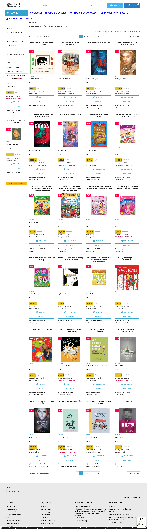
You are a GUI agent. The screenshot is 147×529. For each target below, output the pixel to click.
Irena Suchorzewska (92, 294)
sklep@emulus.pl (82, 521)
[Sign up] (36, 491)
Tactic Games (11, 86)
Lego (8, 63)
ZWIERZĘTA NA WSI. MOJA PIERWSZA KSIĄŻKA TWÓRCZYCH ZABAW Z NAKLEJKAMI (70, 188)
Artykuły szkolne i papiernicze (16, 54)
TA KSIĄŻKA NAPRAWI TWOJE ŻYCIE (70, 401)
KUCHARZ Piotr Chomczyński (99, 43)
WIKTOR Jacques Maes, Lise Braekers (16, 121)
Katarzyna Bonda (34, 150)
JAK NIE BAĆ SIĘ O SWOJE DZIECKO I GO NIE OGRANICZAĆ (99, 331)
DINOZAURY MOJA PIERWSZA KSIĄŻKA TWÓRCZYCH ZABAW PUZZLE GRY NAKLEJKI (42, 188)
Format (9, 148)
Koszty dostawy (11, 509)
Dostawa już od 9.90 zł (15, 110)
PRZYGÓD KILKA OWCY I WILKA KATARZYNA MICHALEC (70, 331)
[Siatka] (31, 31)
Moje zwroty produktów (48, 512)
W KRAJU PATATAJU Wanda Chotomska (128, 259)
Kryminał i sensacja (13, 50)
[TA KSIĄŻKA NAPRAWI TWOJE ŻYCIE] (70, 420)
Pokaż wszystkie (134, 36)
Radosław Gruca (120, 437)
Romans (118, 108)
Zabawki (9, 24)
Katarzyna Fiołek (120, 79)
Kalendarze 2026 (12, 45)
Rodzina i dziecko (92, 395)
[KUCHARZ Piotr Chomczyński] (99, 62)
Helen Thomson (63, 437)
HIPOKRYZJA (128, 401)
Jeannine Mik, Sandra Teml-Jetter (97, 366)
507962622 (80, 518)
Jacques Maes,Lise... (13, 144)
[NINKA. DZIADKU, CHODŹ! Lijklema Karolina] (99, 420)
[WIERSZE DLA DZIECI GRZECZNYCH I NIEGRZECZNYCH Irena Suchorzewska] (99, 277)
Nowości (9, 28)
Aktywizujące (120, 179)
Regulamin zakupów (13, 523)
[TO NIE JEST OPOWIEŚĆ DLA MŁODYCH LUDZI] (127, 349)
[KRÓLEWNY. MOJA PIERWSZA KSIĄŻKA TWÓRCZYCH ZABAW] (127, 205)
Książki (9, 58)
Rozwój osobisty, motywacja (68, 466)
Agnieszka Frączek (64, 294)
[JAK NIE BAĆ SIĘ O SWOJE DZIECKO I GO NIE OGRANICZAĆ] (99, 349)
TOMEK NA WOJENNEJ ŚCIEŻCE (70, 114)
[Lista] (34, 31)
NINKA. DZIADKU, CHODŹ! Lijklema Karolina (99, 402)
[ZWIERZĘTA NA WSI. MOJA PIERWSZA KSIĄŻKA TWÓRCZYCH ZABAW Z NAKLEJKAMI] (70, 205)
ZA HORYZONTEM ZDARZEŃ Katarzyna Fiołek (127, 44)
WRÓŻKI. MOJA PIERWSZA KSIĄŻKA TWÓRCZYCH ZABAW (128, 115)
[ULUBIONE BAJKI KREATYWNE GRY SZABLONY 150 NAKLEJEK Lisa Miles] (99, 205)
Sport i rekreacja (13, 113)
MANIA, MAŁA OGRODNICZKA (42, 330)
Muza (31, 83)
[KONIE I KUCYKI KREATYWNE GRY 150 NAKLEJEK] (42, 277)
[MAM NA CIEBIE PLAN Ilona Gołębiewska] (70, 62)
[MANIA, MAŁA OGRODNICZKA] (42, 349)
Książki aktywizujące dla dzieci (16, 37)
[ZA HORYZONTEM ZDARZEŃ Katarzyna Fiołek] (127, 62)
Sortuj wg (116, 31)
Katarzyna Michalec (64, 366)
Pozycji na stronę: (101, 31)
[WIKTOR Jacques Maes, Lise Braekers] (16, 134)
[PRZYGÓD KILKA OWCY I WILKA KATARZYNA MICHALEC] (70, 349)
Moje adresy (45, 517)
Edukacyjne (62, 251)
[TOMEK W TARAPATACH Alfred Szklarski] (99, 134)
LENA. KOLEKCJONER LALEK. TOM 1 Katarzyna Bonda (42, 115)
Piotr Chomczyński (92, 79)
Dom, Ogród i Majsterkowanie (16, 76)
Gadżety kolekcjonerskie (14, 71)
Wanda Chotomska (35, 79)
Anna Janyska (119, 366)
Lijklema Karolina (92, 437)
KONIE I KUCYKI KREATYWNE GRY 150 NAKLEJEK (42, 259)
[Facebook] (139, 498)
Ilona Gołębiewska (64, 79)
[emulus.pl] (22, 5)
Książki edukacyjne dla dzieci (16, 32)
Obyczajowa (63, 108)
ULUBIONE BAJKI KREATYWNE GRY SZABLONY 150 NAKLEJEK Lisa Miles (99, 187)
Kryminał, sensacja (93, 108)
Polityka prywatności (13, 520)
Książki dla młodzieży (13, 67)
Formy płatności (11, 512)
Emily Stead (61, 222)
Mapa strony (10, 526)
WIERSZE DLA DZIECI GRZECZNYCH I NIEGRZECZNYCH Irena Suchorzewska (99, 260)
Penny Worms (33, 222)
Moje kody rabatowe (47, 523)
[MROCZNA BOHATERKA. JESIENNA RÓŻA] (42, 420)
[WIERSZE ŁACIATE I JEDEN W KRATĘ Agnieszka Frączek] (70, 277)
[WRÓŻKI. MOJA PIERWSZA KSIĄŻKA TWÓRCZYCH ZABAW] (127, 134)
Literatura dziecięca (14, 175)
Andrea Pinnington (35, 294)
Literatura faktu (121, 466)
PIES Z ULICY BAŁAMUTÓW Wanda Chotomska (42, 44)
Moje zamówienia (46, 509)
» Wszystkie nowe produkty (16, 183)
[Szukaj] (92, 5)
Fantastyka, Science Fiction (15, 41)
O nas (8, 517)
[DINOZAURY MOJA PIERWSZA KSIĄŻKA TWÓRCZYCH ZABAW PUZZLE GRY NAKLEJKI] (42, 205)
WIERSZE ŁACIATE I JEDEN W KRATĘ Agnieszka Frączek (70, 259)
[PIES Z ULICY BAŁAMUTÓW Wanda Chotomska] (42, 62)
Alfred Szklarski (63, 150)
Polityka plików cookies (14, 515)
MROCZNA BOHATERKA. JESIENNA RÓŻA (42, 402)
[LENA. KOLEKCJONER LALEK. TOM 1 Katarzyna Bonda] (42, 134)
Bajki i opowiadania (122, 323)
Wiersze (32, 108)
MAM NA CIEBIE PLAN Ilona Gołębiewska (70, 44)
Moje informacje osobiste (49, 520)
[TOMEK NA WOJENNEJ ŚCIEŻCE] (70, 134)
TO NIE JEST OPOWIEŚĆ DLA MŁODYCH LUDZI (127, 331)
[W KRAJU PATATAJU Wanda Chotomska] (127, 277)
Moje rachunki (45, 515)
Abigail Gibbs (33, 437)
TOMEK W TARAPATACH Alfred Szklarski (99, 115)
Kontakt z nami (11, 506)
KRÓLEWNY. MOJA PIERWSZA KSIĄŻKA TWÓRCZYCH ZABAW (127, 187)
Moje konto (44, 506)
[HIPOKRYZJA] (127, 420)
